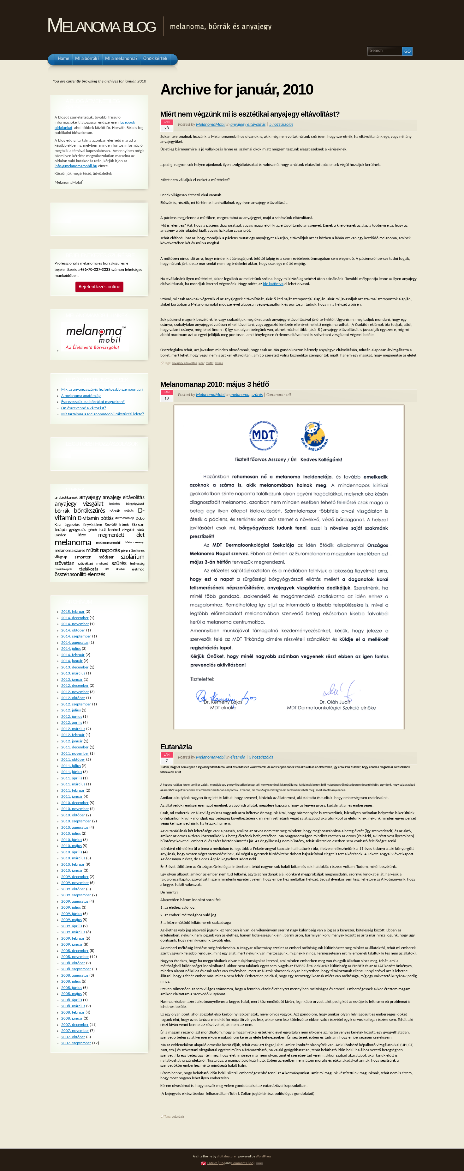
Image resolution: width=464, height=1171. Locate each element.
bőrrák (62, 511)
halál (102, 530)
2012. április (71, 723)
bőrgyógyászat (135, 504)
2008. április (71, 1000)
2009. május (71, 920)
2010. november (75, 809)
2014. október (73, 630)
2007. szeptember (76, 1043)
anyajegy (90, 497)
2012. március (73, 729)
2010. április (71, 852)
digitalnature (226, 1156)
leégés (140, 530)
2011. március (73, 784)
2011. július (71, 766)
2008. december (75, 951)
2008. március (73, 1006)
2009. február (73, 938)
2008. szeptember (76, 969)
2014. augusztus (74, 643)
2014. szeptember (76, 636)
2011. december (75, 747)
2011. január (72, 797)
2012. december (75, 686)
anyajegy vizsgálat (79, 504)
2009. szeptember (76, 895)
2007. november (75, 1031)
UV (107, 569)
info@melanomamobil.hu (76, 166)
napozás (110, 550)
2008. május (71, 994)
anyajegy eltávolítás (247, 124)
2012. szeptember (76, 704)
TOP (259, 1163)
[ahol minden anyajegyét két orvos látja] (95, 350)
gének (92, 530)
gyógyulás (77, 530)
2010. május (71, 846)
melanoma (239, 395)
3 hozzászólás (261, 757)
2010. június (71, 840)
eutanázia (178, 1117)
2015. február (73, 612)
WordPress (263, 1156)
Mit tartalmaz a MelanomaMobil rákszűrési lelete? (102, 414)
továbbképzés (63, 569)
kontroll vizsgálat (121, 530)
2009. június (71, 914)
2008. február (73, 1012)
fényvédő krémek (117, 524)
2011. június (71, 772)
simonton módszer (94, 557)
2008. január (72, 1018)
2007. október (73, 1037)
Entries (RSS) (216, 1163)
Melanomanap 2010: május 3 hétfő (214, 384)
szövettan (64, 563)
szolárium (132, 557)
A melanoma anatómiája (81, 396)
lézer (201, 363)
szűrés (219, 363)
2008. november (75, 957)
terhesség (137, 564)
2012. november (75, 692)
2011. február (73, 791)
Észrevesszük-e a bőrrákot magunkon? (93, 402)
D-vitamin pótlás (95, 518)
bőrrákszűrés (89, 511)
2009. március (73, 932)
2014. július (71, 649)
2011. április (71, 778)
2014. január (72, 661)
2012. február (73, 735)
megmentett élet (121, 535)
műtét (209, 363)
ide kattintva (273, 284)
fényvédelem (92, 525)
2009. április (71, 926)
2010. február (73, 865)
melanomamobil (108, 543)
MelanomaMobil (210, 124)
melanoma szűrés (70, 550)
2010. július (71, 834)
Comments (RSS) (242, 1163)
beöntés (114, 504)
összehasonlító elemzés (80, 575)
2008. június (71, 988)
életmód (237, 757)
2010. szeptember (76, 821)
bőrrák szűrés (122, 511)
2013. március (73, 673)
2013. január (72, 680)
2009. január (72, 944)
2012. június (71, 717)
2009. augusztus (74, 902)
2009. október (73, 889)
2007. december (75, 1025)
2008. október (73, 963)
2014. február (73, 655)
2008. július (71, 981)
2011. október (73, 760)
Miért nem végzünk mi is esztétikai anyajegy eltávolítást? (250, 114)
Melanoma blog (101, 24)
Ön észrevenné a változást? (83, 408)
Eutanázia (176, 747)
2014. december (75, 618)
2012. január (72, 741)
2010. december (75, 803)
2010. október (73, 815)
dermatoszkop (124, 518)
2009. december (75, 877)
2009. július (71, 908)
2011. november (75, 754)
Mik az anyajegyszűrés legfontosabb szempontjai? (102, 389)
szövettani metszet (93, 564)
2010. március (73, 858)
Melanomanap (134, 542)
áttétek (120, 569)
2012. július (71, 710)
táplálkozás (88, 569)
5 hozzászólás (281, 124)
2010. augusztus (74, 828)
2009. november (75, 883)
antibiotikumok (66, 498)
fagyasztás (72, 525)
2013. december (75, 667)
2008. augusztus (74, 975)
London (60, 536)
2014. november (75, 624)
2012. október (73, 698)
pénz (124, 551)
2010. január (72, 871)
